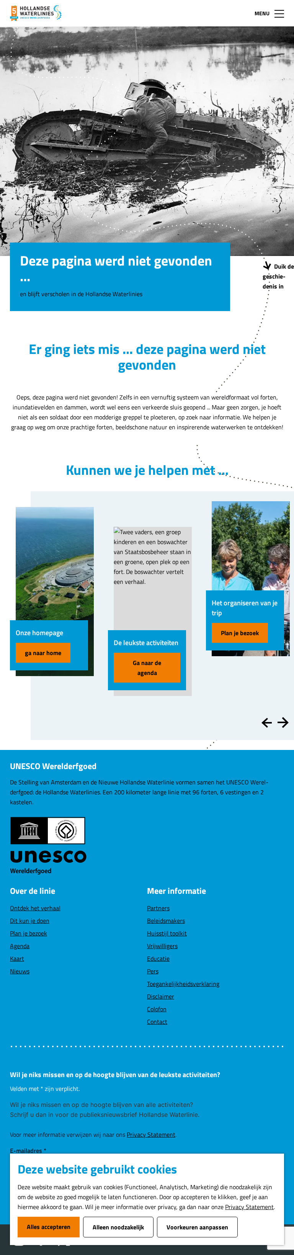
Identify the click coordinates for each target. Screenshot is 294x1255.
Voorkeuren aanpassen (197, 1227)
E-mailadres (28, 1150)
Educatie (158, 958)
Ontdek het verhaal (35, 908)
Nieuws (19, 971)
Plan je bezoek (240, 632)
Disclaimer (160, 996)
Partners (158, 908)
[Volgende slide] (283, 722)
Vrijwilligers (162, 945)
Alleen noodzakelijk (118, 1227)
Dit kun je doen (29, 920)
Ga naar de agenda (147, 667)
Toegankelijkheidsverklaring (183, 983)
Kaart (17, 958)
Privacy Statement (249, 1206)
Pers (152, 971)
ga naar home (43, 652)
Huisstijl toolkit (167, 933)
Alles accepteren (48, 1226)
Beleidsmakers (166, 920)
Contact (157, 1021)
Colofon (157, 1009)
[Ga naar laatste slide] (266, 722)
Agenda (19, 945)
